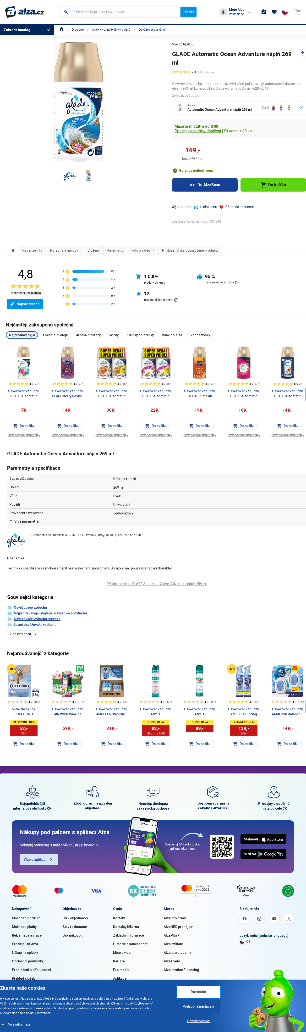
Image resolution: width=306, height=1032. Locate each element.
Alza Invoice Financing (181, 970)
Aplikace (119, 978)
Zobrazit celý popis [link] (185, 95)
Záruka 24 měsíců (185, 221)
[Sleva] (11, 669)
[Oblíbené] (274, 12)
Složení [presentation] (93, 250)
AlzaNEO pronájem (178, 927)
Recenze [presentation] (32, 250)
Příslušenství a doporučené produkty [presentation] (190, 250)
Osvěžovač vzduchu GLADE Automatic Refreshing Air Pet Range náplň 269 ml (287, 394)
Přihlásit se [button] (236, 14)
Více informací (19, 1024)
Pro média (121, 970)
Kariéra (119, 961)
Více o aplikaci (35, 859)
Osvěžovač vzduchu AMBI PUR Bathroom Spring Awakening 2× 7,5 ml (287, 712)
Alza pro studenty (177, 953)
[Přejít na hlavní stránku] (24, 12)
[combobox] (120, 12)
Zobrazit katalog (17, 30)
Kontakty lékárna (126, 927)
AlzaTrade (172, 961)
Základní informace (128, 935)
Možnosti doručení (26, 918)
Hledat (188, 12)
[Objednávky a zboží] (264, 12)
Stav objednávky (75, 918)
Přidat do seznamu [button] (239, 207)
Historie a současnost (130, 944)
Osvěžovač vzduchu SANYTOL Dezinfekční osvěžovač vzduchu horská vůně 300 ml (199, 712)
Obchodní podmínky (28, 961)
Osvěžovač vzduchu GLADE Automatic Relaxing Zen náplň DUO (155, 394)
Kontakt (119, 918)
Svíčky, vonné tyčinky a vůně (111, 29)
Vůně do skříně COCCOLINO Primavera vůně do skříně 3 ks (23, 712)
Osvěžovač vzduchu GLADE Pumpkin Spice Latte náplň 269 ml (199, 394)
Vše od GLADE (182, 44)
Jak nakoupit (72, 935)
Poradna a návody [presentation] (64, 250)
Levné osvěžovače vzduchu (35, 625)
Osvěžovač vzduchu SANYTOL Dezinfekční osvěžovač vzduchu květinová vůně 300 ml (155, 712)
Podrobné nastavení (198, 1006)
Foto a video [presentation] (142, 250)
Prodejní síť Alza (25, 944)
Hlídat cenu (208, 207)
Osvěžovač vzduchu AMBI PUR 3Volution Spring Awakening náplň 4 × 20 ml (111, 712)
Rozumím (198, 992)
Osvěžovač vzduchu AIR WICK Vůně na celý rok (67, 712)
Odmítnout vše (198, 1021)
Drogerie (78, 29)
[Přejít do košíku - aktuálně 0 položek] (298, 12)
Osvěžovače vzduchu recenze (37, 619)
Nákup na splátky (25, 953)
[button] (192, 170)
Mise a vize (122, 953)
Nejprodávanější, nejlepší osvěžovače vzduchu (50, 613)
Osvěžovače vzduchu (24, 435)
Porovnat (185, 207)
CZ (248, 942)
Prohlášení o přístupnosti (31, 970)
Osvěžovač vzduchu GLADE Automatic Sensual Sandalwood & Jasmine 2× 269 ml (111, 394)
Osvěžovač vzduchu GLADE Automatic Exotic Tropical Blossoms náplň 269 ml (24, 394)
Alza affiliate (173, 944)
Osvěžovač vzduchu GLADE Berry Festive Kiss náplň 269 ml (67, 394)
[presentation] (13, 250)
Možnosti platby (24, 927)
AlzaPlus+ (172, 935)
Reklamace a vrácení (28, 935)
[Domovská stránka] (61, 29)
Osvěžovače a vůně (152, 29)
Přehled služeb (23, 978)
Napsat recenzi (28, 304)
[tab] (13, 250)
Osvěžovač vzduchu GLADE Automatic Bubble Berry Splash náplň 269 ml (243, 394)
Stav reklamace (75, 927)
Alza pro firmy (175, 918)
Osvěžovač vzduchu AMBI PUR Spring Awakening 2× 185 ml (243, 712)
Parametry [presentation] (115, 250)
